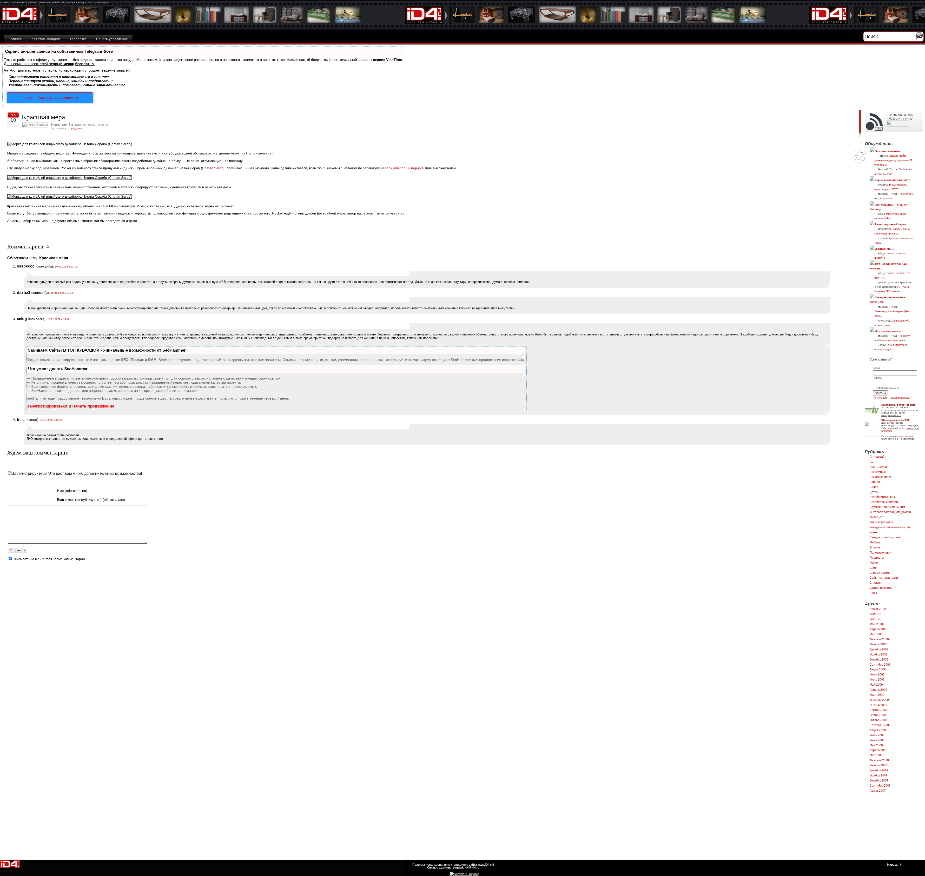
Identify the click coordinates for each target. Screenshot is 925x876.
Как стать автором (46, 39)
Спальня (876, 582)
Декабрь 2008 (879, 710)
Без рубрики (878, 472)
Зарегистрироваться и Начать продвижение (70, 406)
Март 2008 (877, 755)
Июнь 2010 (877, 619)
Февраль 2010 (879, 639)
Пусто (874, 562)
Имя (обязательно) (72, 491)
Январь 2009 (878, 705)
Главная (15, 39)
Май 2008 (876, 745)
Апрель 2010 (878, 629)
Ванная (875, 482)
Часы (873, 593)
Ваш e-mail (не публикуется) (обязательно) (91, 499)
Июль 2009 (877, 674)
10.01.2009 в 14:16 (58, 319)
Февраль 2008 (879, 760)
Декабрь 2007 (879, 770)
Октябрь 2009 (879, 659)
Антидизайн (878, 456)
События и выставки (884, 577)
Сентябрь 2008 (880, 725)
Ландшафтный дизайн (885, 537)
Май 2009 (876, 684)
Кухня (874, 532)
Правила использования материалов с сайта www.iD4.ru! (453, 864)
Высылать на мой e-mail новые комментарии (49, 559)
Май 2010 (876, 624)
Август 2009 (878, 669)
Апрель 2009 (878, 689)
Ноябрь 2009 (878, 654)
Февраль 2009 (879, 700)
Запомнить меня (888, 388)
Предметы (76, 128)
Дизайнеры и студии (884, 502)
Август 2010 (878, 609)
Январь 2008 (878, 765)
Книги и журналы (881, 522)
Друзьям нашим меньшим (887, 507)
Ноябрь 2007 (878, 775)
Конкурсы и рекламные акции (890, 527)
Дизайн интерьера (882, 497)
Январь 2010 (878, 644)
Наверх (892, 864)
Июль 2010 (877, 614)
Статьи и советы (881, 587)
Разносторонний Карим (890, 224)
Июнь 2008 (877, 740)
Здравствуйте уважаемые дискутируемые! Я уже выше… (893, 160)
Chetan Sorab (212, 168)
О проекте (78, 39)
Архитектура (878, 466)
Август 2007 (878, 790)
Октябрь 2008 (879, 720)
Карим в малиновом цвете (892, 180)
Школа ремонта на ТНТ (895, 420)
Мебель (875, 542)
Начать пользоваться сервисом (50, 97)
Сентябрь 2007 (880, 785)
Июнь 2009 (877, 679)
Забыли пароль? (900, 397)
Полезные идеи (880, 552)
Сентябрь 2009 (880, 664)
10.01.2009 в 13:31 (66, 266)
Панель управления (112, 39)
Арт (872, 461)
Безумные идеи (880, 477)
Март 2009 (877, 694)
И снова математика (888, 331)
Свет (873, 567)
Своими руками (880, 573)
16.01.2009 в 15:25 (51, 420)
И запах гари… (884, 248)
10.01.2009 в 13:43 (62, 293)
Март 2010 (877, 634)
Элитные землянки (887, 151)
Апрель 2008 (878, 750)
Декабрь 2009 (879, 649)
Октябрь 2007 (879, 780)
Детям (874, 492)
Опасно (875, 547)
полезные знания (902, 436)
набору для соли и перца (401, 168)
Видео (874, 487)
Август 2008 (878, 730)
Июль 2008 (877, 735)
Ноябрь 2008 (878, 715)
